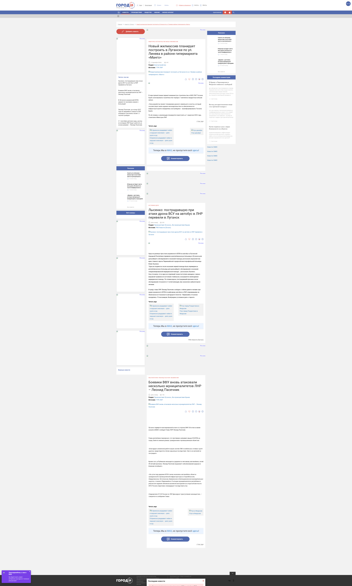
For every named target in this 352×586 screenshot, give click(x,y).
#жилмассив (174, 41)
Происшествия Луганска (162, 225)
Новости (125, 12)
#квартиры (151, 41)
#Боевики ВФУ (175, 377)
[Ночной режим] (349, 3)
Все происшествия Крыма (181, 225)
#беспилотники (153, 377)
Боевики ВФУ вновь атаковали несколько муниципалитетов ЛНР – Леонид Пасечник (130, 92)
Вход (140, 5)
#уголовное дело (153, 205)
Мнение (157, 12)
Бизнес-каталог (168, 12)
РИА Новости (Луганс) (163, 227)
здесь (195, 150)
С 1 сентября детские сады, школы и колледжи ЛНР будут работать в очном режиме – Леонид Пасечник (130, 123)
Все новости (130, 207)
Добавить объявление (185, 5)
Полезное (130, 168)
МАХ (169, 150)
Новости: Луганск (129, 24)
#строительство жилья (163, 41)
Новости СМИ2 (212, 147)
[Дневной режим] (347, 3)
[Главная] (118, 12)
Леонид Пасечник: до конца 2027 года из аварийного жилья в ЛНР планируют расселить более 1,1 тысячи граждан (129, 112)
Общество (148, 12)
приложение (217, 12)
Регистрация (148, 5)
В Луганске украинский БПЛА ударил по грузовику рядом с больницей (128, 102)
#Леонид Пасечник (164, 377)
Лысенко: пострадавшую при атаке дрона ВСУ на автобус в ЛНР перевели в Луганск (130, 83)
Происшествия (136, 12)
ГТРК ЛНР (159, 67)
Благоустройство (160, 65)
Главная (120, 24)
